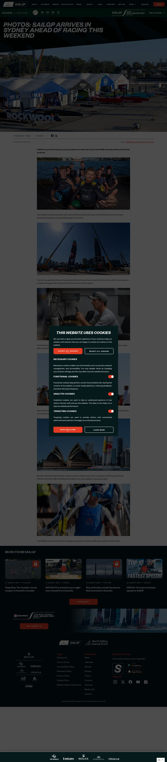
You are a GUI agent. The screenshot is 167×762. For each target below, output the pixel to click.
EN (159, 760)
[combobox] (161, 760)
